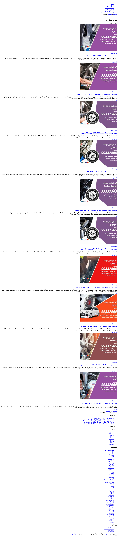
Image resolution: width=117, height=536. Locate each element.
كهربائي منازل (111, 506)
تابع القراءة (114, 62)
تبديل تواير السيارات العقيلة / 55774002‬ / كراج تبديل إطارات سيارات (99, 326)
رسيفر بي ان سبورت (109, 482)
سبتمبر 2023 (111, 433)
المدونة (112, 5)
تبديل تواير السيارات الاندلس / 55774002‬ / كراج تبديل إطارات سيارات (98, 171)
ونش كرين (112, 522)
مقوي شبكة (111, 511)
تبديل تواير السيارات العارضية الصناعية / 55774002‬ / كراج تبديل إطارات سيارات (96, 210)
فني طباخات (111, 497)
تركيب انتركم (111, 459)
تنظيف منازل (111, 470)
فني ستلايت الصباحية (109, 9)
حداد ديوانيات (111, 477)
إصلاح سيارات (111, 453)
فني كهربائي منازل (110, 500)
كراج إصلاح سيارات (110, 504)
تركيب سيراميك (110, 462)
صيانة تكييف (111, 488)
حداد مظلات (111, 480)
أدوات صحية (111, 451)
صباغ (113, 487)
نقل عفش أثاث (111, 520)
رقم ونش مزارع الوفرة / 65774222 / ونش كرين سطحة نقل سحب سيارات (98, 420)
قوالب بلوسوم (75, 534)
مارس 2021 (111, 444)
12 (109, 411)
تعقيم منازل (111, 469)
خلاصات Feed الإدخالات (109, 529)
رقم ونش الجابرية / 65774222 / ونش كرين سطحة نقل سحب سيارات (99, 423)
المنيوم (112, 455)
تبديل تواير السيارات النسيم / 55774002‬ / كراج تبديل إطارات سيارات (99, 55)
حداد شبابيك (111, 478)
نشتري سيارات (111, 516)
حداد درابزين (111, 474)
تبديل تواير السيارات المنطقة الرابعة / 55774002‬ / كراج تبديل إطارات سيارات (96, 287)
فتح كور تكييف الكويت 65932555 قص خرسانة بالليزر (102, 418)
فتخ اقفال (112, 492)
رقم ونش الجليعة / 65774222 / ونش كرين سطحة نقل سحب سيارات (99, 422)
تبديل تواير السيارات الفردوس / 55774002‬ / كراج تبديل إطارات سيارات (98, 249)
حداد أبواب (112, 473)
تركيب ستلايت (111, 461)
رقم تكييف (111, 483)
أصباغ (113, 452)
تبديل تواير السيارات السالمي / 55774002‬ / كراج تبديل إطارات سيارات (98, 364)
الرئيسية (112, 4)
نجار (113, 515)
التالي (107, 411)
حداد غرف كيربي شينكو (109, 479)
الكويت (106, 534)
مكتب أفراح (111, 513)
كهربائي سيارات (110, 505)
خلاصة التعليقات (110, 530)
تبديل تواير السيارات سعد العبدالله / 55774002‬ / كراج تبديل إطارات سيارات (97, 94)
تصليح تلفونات (111, 466)
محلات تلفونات (111, 507)
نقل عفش (112, 519)
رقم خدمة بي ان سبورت (108, 484)
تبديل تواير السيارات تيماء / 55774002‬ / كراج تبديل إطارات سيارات (99, 403)
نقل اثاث (112, 518)
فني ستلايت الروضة (109, 8)
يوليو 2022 (112, 440)
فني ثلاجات (111, 495)
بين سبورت (111, 457)
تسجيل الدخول (111, 527)
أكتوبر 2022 (111, 439)
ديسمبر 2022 (111, 436)
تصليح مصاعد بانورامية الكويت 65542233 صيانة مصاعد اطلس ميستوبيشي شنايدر (96, 419)
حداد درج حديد (111, 475)
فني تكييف (112, 493)
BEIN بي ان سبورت (109, 450)
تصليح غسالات (111, 468)
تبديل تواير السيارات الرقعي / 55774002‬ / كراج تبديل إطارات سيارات (99, 133)
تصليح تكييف (111, 465)
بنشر (113, 456)
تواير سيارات (114, 53)
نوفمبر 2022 (111, 437)
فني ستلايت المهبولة (109, 10)
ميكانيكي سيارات (110, 514)
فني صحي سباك (110, 496)
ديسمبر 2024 (111, 432)
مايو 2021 (112, 441)
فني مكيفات (111, 501)
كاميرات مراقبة (110, 502)
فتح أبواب (112, 491)
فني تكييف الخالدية (110, 6)
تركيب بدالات (111, 460)
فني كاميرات (111, 498)
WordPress (62, 534)
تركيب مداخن (111, 464)
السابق (115, 411)
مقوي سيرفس (111, 510)
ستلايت (112, 486)
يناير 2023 (112, 435)
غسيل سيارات (111, 489)
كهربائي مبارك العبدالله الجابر (107, 11)
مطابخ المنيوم (111, 509)
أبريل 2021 (112, 442)
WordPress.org (111, 531)
